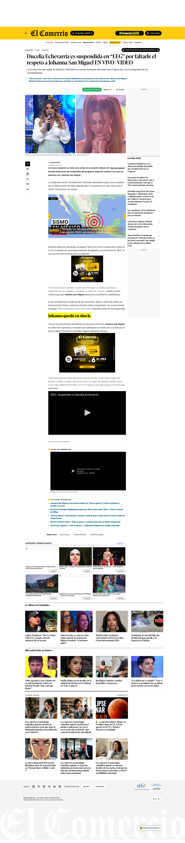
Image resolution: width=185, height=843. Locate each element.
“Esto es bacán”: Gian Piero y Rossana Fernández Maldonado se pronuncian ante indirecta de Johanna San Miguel (78, 78)
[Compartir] (27, 164)
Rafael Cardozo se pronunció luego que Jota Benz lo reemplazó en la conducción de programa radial (72, 81)
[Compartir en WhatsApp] (27, 168)
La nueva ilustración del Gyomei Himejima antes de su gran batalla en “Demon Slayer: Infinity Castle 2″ (40, 766)
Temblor (98, 42)
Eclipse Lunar (76, 42)
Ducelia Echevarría (80, 534)
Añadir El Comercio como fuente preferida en (140, 50)
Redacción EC (55, 162)
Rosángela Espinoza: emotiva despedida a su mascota (109, 682)
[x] (38, 786)
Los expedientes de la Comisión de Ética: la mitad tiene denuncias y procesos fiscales (142, 213)
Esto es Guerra (65, 534)
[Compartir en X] (27, 179)
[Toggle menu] (25, 33)
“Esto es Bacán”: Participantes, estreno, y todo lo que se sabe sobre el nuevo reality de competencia (87, 517)
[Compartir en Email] (27, 184)
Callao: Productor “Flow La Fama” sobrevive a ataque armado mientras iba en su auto (40, 638)
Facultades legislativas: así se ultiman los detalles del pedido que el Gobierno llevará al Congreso (140, 167)
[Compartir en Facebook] (27, 173)
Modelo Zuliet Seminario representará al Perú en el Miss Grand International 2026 (110, 638)
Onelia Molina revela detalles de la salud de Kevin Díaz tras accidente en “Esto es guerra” (75, 683)
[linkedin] (54, 786)
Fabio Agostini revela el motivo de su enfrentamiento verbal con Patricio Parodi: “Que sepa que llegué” (40, 684)
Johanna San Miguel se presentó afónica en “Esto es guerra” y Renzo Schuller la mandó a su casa (85, 504)
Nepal (105, 42)
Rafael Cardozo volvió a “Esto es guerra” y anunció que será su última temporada (85, 522)
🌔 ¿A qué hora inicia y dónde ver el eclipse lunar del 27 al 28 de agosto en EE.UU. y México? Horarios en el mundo (111, 725)
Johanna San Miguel (97, 534)
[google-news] (59, 786)
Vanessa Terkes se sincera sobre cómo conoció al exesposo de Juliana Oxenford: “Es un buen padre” (74, 639)
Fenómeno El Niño (62, 42)
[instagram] (44, 786)
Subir (155, 799)
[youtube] (49, 786)
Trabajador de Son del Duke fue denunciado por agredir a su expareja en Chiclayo (145, 638)
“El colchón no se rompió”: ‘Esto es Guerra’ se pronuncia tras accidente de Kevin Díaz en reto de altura (147, 683)
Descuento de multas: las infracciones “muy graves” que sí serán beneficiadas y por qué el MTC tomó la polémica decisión (141, 181)
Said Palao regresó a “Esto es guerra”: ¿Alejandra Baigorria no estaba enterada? (85, 525)
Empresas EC (115, 42)
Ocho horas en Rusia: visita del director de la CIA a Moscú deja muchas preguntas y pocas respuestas (140, 225)
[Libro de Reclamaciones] (157, 786)
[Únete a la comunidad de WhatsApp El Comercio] (92, 90)
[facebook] (33, 786)
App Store (86, 786)
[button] (87, 412)
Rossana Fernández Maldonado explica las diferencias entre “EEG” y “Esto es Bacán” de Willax (87, 510)
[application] (87, 413)
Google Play (100, 786)
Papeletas (138, 42)
